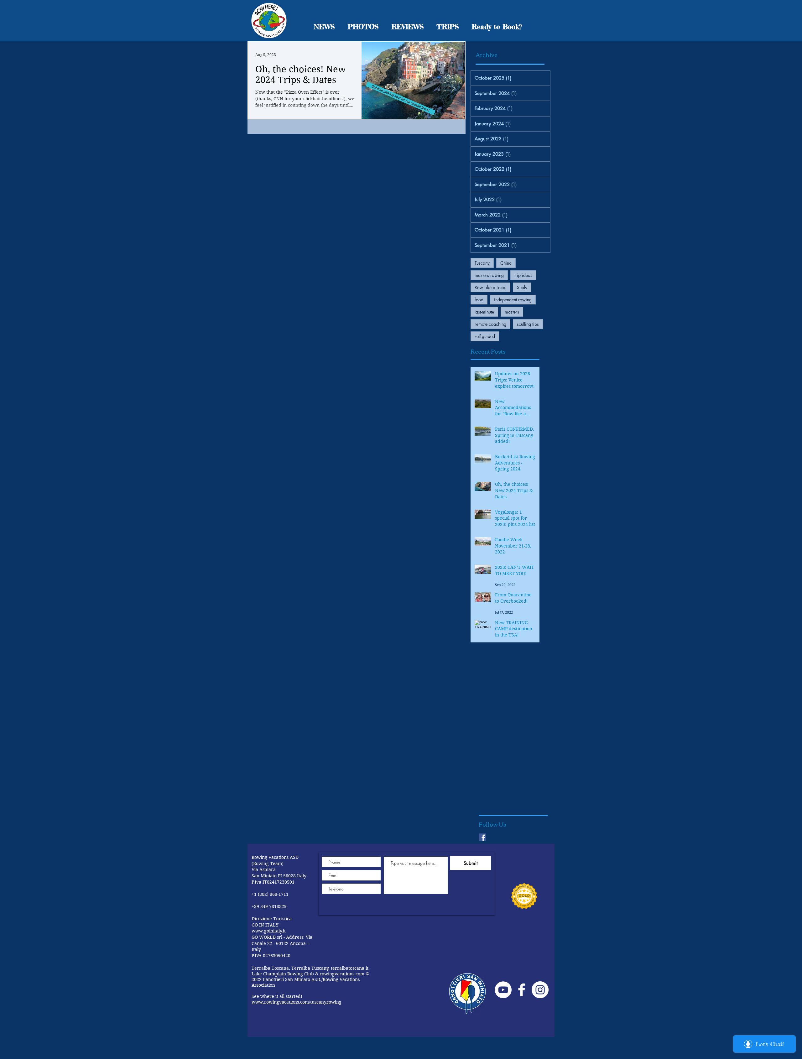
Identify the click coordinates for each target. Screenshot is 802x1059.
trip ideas (523, 275)
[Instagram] (540, 989)
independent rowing (513, 300)
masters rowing (489, 275)
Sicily (522, 287)
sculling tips (528, 324)
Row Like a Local (490, 287)
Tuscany (482, 263)
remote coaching (490, 324)
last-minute (484, 312)
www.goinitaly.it (269, 931)
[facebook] (521, 989)
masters (512, 312)
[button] (496, 26)
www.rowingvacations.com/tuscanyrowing (296, 1002)
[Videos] (503, 989)
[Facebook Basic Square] (482, 837)
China (506, 263)
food (479, 300)
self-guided (485, 336)
